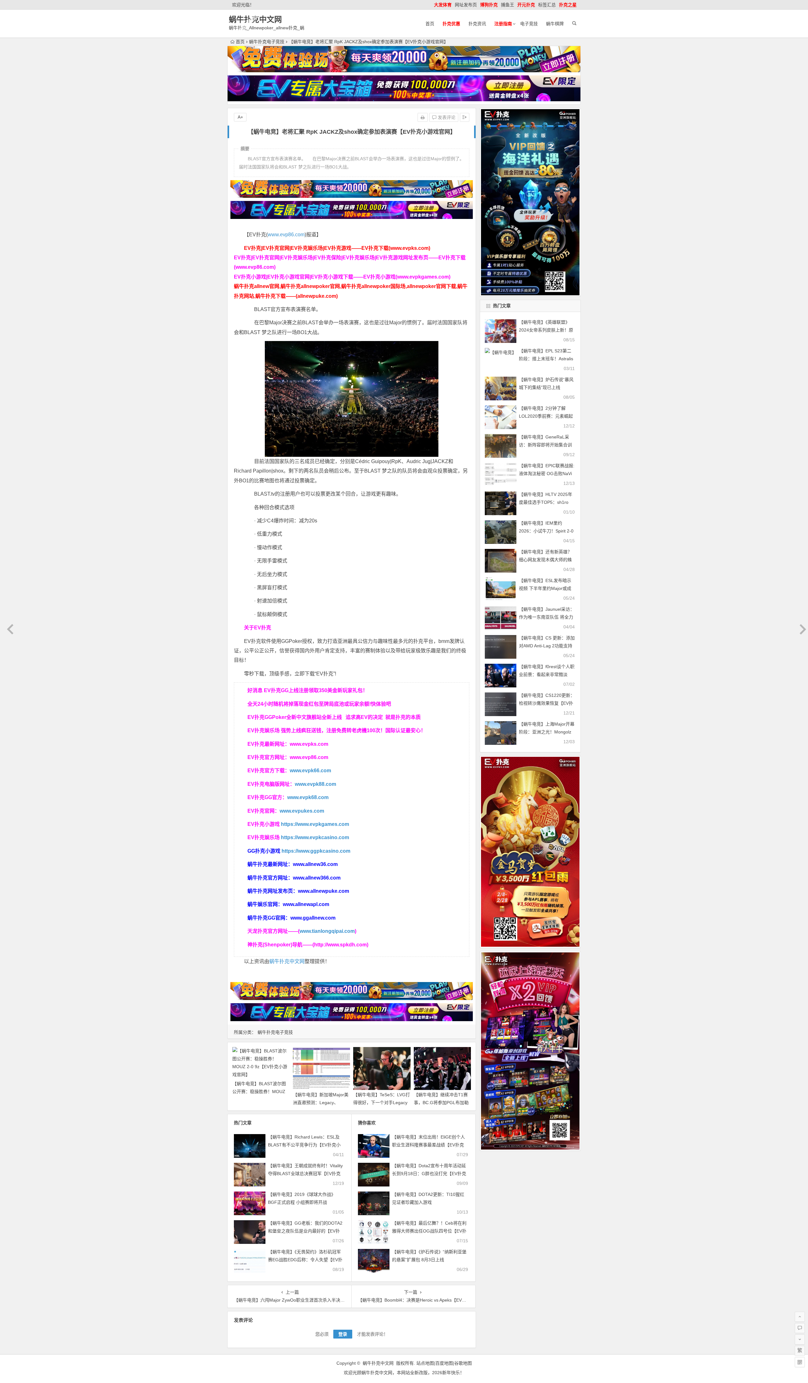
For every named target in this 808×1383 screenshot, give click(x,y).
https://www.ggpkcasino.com (316, 851)
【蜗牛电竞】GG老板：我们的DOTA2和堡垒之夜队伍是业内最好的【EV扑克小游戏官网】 (305, 1231)
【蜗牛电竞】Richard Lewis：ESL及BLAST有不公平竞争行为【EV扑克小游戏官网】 (304, 1144)
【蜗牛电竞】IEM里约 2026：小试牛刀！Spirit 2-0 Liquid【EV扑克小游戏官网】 (547, 531)
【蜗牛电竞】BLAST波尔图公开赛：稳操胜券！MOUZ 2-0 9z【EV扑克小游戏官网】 (261, 1091)
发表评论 (446, 117)
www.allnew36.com (315, 864)
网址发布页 (466, 4)
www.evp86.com (286, 234)
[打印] (423, 117)
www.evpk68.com (308, 797)
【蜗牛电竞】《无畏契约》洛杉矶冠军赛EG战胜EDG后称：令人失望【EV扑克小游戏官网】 (305, 1259)
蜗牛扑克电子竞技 (266, 41)
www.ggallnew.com (313, 918)
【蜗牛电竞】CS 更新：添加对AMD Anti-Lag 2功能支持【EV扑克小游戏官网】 (547, 645)
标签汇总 (547, 4)
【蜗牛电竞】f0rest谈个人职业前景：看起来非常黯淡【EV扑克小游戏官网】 (546, 674)
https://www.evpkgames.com (315, 824)
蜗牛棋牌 (555, 23)
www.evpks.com (309, 744)
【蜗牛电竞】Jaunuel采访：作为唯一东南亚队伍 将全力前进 (546, 617)
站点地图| (425, 1363)
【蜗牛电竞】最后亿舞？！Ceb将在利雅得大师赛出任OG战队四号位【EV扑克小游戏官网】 (429, 1231)
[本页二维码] (800, 1362)
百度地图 (444, 1363)
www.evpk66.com (310, 770)
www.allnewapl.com (306, 904)
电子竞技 (529, 23)
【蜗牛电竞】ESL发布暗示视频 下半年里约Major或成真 (545, 588)
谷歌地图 (463, 1363)
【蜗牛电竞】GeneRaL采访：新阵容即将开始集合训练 (545, 444)
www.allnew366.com (317, 877)
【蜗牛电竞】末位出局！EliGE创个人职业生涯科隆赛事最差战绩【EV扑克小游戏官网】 (428, 1144)
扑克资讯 (477, 23)
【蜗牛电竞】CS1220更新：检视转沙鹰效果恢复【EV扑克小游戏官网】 (547, 703)
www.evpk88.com (315, 784)
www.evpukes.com (302, 811)
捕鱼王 (507, 4)
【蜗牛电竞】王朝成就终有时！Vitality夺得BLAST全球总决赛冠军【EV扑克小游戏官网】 (305, 1173)
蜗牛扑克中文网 (255, 19)
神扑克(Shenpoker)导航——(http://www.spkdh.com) (307, 944)
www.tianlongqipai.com (327, 931)
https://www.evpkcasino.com (315, 837)
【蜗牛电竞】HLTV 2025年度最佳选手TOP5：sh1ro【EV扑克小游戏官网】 (545, 502)
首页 (429, 23)
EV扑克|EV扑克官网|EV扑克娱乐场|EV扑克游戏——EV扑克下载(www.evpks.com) (337, 248)
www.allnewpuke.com (323, 891)
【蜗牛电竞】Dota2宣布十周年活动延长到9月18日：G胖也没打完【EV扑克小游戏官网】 (429, 1173)
